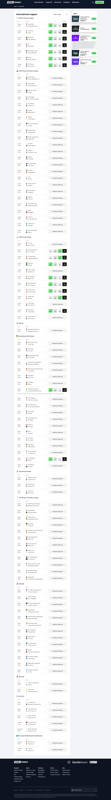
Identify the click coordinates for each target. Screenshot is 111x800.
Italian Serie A (66, 770)
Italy (63, 768)
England (16, 768)
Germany (40, 768)
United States (77, 790)
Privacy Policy (30, 790)
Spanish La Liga (30, 770)
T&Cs (76, 33)
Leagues (48, 2)
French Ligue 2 (54, 772)
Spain (27, 768)
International (57, 2)
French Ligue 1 (54, 770)
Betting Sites (75, 2)
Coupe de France (55, 774)
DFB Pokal (41, 772)
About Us (16, 790)
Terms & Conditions (39, 790)
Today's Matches (38, 2)
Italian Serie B (66, 774)
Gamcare (38, 797)
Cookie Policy (48, 790)
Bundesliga (41, 770)
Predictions (66, 2)
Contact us (22, 790)
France (52, 768)
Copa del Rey (30, 772)
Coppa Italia (65, 772)
